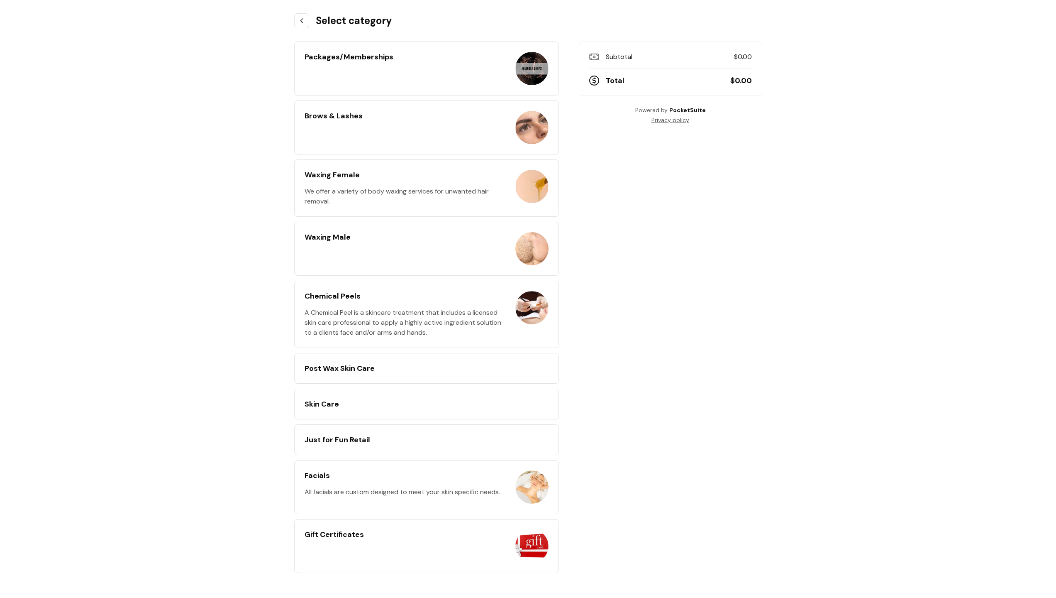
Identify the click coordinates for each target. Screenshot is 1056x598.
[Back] (301, 20)
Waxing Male (328, 237)
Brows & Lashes (334, 116)
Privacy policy (670, 120)
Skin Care (322, 404)
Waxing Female (332, 175)
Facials (317, 475)
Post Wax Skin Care (340, 368)
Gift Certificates (334, 534)
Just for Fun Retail (337, 440)
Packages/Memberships (349, 57)
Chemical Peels (333, 296)
